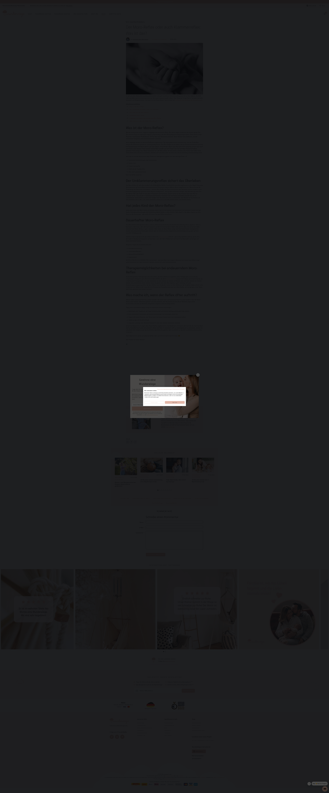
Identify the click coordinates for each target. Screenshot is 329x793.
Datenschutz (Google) (179, 389)
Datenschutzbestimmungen (164, 389)
